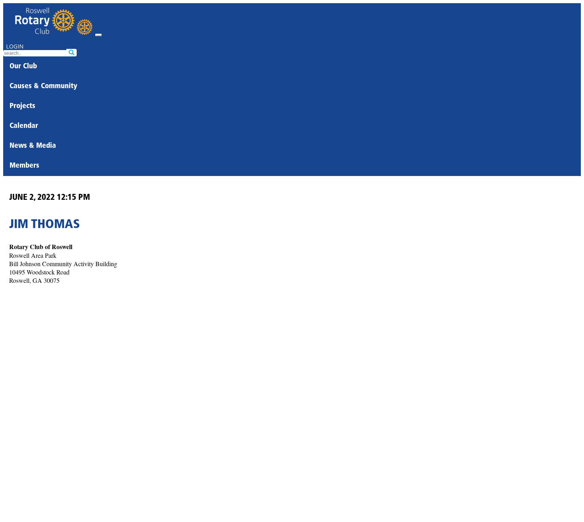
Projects (22, 106)
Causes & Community (43, 86)
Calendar (24, 126)
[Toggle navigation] (98, 35)
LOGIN (14, 46)
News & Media (33, 146)
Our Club (23, 66)
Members (24, 166)
